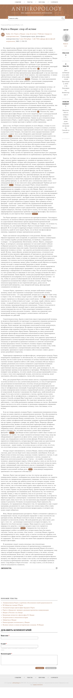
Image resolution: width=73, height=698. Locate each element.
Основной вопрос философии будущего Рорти (19, 608)
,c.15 (11, 185)
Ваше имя (5, 635)
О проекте (54, 2)
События (18, 2)
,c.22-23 (35, 213)
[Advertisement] (29, 583)
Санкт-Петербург (25, 39)
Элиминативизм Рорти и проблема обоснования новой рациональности (27, 603)
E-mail (4, 644)
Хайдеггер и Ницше (9, 620)
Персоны (41, 2)
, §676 (23, 528)
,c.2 (10, 136)
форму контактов (38, 684)
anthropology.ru (16, 682)
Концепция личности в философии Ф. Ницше (18, 615)
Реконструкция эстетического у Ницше (16, 622)
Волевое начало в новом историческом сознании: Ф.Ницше (23, 625)
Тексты (29, 2)
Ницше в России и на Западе (13, 612)
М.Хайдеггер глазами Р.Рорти (13, 605)
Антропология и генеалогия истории (15, 617)
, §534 (27, 79)
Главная (3, 25)
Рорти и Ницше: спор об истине (25, 34)
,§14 (30, 469)
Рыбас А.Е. (20, 25)
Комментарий (6, 654)
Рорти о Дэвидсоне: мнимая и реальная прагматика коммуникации (26, 610)
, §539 (12, 432)
